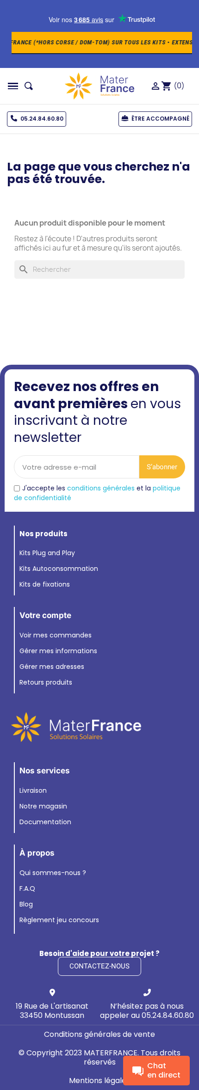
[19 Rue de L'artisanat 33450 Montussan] (52, 992)
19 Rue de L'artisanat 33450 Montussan (52, 1011)
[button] (13, 86)
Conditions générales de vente (99, 1034)
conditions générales (101, 488)
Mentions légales (99, 1080)
